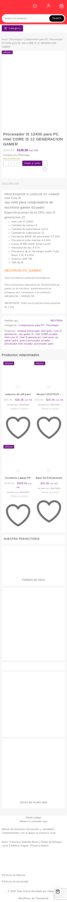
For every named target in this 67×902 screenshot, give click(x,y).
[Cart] (61, 6)
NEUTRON (56, 320)
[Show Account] (48, 6)
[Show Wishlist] (36, 6)
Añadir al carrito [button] (19, 409)
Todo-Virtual (24, 891)
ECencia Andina (39, 845)
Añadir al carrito (32, 163)
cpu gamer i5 (26, 334)
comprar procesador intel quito (34, 331)
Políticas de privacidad (15, 881)
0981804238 (11, 296)
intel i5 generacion (30, 337)
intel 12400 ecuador (46, 334)
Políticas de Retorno (13, 875)
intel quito (48, 337)
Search (56, 18)
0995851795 (28, 296)
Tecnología (16, 39)
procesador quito (43, 343)
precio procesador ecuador (35, 340)
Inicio (5, 39)
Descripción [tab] (10, 183)
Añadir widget (33, 817)
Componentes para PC (36, 39)
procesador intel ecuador (18, 343)
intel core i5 (11, 337)
